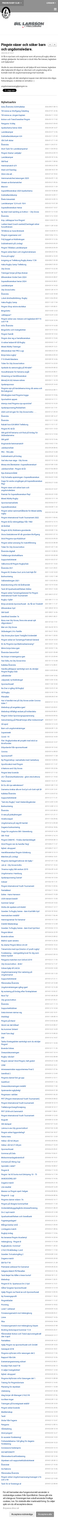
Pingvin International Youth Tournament (17, 886)
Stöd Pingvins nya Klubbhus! (13, 538)
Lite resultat (6, 1187)
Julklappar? (6, 315)
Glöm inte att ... (7, 174)
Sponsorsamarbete (9, 503)
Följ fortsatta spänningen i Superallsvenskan (20, 477)
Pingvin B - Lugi (7, 1195)
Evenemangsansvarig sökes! (13, 1361)
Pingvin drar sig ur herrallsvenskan (15, 338)
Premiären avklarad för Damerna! (15, 1267)
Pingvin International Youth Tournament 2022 (20, 517)
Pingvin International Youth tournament (17, 1103)
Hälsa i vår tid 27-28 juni (11, 1145)
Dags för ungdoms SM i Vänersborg (16, 831)
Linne (3, 1317)
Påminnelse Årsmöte (10, 983)
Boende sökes (7, 936)
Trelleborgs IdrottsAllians (12, 555)
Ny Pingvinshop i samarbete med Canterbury (20, 760)
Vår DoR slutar (7, 140)
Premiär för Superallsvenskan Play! (15, 494)
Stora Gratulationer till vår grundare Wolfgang (20, 534)
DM (2, 1038)
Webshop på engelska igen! (13, 707)
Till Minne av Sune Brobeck (12, 231)
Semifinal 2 (6, 1073)
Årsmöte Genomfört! (10, 652)
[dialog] (29, 1503)
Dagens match (7, 1183)
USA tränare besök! (9, 899)
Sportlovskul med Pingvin (12, 764)
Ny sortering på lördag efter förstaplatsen (19, 991)
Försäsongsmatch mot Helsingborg (16, 1313)
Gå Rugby (5, 692)
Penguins (5, 1424)
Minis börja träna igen (10, 648)
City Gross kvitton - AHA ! (12, 964)
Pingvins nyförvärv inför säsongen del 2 (18, 1353)
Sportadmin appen (9, 399)
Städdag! (5, 1017)
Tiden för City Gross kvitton (12, 363)
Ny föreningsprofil (9, 1296)
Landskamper (7, 132)
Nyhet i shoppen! (8, 848)
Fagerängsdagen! (8, 1221)
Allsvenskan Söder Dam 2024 (13, 277)
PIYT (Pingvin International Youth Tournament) (20, 1099)
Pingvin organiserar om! (11, 235)
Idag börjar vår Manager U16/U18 (15, 1395)
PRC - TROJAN (7, 452)
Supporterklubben (9, 1008)
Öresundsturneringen (10, 1052)
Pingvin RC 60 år (8, 429)
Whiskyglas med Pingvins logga (15, 395)
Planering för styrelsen (10, 1387)
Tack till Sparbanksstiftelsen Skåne (16, 589)
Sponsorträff (6, 756)
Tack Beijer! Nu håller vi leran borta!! (16, 1275)
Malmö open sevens (10, 941)
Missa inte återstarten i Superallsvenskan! (19, 464)
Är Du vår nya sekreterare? (12, 785)
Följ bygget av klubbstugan (13, 239)
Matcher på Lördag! (9, 857)
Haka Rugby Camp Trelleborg (13, 264)
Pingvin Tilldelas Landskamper (14, 248)
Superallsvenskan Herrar (11, 208)
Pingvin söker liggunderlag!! (13, 1132)
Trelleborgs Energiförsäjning (13, 1107)
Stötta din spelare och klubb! (13, 907)
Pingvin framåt (7, 334)
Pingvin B (5, 1170)
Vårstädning (6, 1429)
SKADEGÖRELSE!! (8, 1178)
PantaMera (5, 1340)
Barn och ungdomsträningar (13, 728)
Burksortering (7, 576)
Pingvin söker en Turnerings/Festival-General (20, 640)
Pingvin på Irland (8, 1021)
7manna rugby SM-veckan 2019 (14, 869)
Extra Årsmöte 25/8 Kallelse (13, 107)
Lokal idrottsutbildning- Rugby (14, 298)
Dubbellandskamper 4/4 (11, 136)
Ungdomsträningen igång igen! (14, 987)
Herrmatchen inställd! (10, 915)
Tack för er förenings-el (11, 1484)
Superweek (6, 732)
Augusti (4, 1120)
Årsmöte (5, 144)
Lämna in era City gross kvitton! (14, 1128)
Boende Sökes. (7, 1048)
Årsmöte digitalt (8, 551)
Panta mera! (6, 781)
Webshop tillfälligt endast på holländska (18, 711)
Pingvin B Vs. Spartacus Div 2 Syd (15, 1284)
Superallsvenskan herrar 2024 (13, 281)
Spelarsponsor (7, 384)
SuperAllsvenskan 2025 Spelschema (16, 191)
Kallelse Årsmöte (8, 665)
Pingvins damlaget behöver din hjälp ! (17, 861)
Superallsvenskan (8, 507)
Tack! (3, 1416)
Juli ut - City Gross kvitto (11, 865)
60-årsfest (5, 526)
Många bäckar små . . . (10, 1225)
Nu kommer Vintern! (9, 1029)
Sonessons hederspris (11, 1448)
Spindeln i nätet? (8, 1166)
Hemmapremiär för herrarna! (13, 920)
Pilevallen (5, 697)
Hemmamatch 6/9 (9, 166)
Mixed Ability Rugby (9, 498)
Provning (5, 1305)
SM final (4, 161)
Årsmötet (5, 1465)
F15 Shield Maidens (9, 359)
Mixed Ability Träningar (11, 347)
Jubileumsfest (7, 448)
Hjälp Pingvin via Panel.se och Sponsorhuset (20, 1292)
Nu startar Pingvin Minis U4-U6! (14, 945)
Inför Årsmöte (7, 326)
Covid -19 (5, 737)
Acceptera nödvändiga (22, 1514)
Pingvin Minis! (7, 932)
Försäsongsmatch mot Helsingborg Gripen (19, 1326)
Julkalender (6, 676)
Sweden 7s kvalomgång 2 (12, 1254)
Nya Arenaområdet (9, 473)
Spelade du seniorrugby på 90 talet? (16, 368)
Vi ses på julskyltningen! (11, 815)
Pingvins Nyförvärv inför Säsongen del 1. (18, 1378)
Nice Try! (4, 996)
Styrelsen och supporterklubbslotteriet (17, 1460)
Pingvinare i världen (9, 1094)
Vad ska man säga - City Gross (14, 460)
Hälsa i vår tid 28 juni (10, 1141)
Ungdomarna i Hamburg (11, 873)
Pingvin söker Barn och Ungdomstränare (18, 252)
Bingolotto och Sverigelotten (13, 330)
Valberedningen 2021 (10, 581)
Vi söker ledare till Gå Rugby (13, 342)
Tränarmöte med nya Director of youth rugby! (20, 949)
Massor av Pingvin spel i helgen (14, 1191)
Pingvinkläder (7, 1300)
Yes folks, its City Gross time (13, 661)
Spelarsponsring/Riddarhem (13, 408)
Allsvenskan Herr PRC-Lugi (12, 351)
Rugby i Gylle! (7, 600)
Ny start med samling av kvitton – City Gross (20, 212)
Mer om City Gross (9, 627)
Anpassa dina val (11, 1508)
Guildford (5, 1082)
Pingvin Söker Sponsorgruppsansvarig (17, 716)
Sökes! (4, 882)
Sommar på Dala (8, 1153)
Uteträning (5, 1391)
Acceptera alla (45, 1514)
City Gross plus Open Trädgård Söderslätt (19, 635)
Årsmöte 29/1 (7, 568)
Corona (4, 751)
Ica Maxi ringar (7, 1399)
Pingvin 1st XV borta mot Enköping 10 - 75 (19, 1174)
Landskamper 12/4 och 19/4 (13, 203)
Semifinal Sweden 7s (10, 616)
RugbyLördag (7, 1233)
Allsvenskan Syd (8, 608)
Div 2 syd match (8, 1212)
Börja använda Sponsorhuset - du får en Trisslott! (22, 604)
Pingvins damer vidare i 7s (12, 1199)
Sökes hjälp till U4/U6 (10, 968)
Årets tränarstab (8, 199)
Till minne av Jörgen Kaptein (13, 115)
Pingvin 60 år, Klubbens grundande (16, 530)
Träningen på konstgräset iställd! (15, 1403)
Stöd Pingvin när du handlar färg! (15, 844)
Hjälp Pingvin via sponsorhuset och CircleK (19, 1345)
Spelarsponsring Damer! (11, 878)
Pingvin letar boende (10, 772)
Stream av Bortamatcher (11, 182)
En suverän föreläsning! (11, 1437)
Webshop (5, 1279)
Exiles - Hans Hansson (10, 894)
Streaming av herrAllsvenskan (13, 376)
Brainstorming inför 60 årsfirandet (15, 585)
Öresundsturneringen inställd (13, 1086)
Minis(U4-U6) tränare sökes (13, 380)
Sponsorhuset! (7, 684)
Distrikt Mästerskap (9, 924)
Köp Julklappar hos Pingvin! (13, 220)
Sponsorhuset (7, 1149)
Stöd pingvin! (6, 1433)
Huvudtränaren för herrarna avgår (15, 372)
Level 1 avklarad (8, 1309)
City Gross (5, 269)
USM (3, 1065)
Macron (4, 187)
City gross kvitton (8, 1000)
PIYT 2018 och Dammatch (12, 1111)
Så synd (4, 724)
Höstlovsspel (7, 819)
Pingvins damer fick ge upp (12, 1078)
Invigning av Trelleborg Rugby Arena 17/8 (18, 260)
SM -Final (5, 836)
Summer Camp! (7, 903)
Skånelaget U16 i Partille (11, 631)
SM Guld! (5, 612)
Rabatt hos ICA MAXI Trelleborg (14, 424)
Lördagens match (8, 1229)
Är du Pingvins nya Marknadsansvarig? (17, 644)
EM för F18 (5, 1263)
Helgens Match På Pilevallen (13, 1271)
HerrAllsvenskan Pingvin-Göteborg (16, 852)
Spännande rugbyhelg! (11, 1090)
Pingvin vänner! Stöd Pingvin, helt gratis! (18, 1061)
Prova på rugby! (7, 256)
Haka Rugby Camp (9, 302)
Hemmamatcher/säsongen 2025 (15, 178)
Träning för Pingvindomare (12, 1382)
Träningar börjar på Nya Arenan (14, 273)
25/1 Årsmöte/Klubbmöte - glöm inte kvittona (20, 777)
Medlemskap (6, 1412)
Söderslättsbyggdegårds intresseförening (19, 1208)
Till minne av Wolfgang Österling (15, 111)
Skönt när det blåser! (10, 1025)
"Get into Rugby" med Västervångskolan (18, 802)
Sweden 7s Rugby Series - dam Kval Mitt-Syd (20, 911)
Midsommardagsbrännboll (12, 1157)
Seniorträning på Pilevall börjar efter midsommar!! (22, 720)
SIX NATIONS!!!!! (8, 1452)
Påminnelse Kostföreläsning (13, 1456)
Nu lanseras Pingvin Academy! (14, 1237)
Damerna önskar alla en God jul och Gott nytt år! (21, 789)
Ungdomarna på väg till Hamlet (14, 823)
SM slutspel (6, 1124)
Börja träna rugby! (8, 355)
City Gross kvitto (8, 290)
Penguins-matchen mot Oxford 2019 (16, 960)
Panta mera (6, 1136)
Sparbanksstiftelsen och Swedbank (16, 1216)
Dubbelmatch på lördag (11, 456)
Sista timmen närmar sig (11, 1012)
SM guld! (5, 439)
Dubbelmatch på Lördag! (12, 243)
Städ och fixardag (8, 170)
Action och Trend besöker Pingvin (15, 119)
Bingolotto (5, 311)
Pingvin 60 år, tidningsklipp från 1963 (16, 522)
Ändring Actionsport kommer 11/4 (16, 1330)
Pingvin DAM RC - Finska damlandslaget (18, 840)
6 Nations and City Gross (11, 768)
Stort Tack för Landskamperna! (14, 149)
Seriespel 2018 (7, 1349)
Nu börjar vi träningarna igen (13, 656)
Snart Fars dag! (7, 1033)
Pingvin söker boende (10, 1408)
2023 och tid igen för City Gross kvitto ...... (18, 412)
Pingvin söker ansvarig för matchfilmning (18, 543)
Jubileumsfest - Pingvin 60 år (13, 469)
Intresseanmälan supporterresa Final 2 (17, 1069)
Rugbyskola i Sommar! (11, 1246)
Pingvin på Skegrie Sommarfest (14, 1204)
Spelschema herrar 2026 (11, 128)
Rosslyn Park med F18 (10, 1366)
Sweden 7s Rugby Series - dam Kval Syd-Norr (20, 928)
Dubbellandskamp (9, 195)
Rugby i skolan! (7, 1057)
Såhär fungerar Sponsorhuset (13, 1288)
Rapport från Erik (8, 1357)
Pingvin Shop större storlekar (13, 306)
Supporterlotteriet (8, 559)
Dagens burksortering (10, 827)
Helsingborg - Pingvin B (11, 1242)
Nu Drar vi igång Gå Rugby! (12, 688)
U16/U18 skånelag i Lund (12, 1250)
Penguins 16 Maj (8, 123)
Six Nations (6, 1469)
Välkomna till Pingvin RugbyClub (15, 564)
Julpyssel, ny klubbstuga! (12, 680)
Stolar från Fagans (9, 1420)
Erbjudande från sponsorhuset (14, 747)
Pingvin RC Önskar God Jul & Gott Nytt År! (18, 572)
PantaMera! (6, 890)
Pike (3, 1321)
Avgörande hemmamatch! (12, 443)
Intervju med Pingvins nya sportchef (16, 403)
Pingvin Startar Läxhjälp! (11, 153)
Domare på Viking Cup (10, 1162)
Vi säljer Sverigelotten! (10, 1370)
